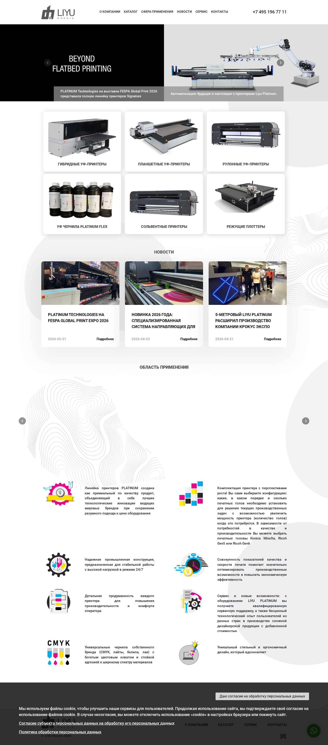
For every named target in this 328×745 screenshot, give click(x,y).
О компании (110, 11)
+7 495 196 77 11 (270, 12)
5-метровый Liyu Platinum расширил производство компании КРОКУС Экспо (243, 320)
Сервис (201, 11)
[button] (47, 62)
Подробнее (105, 339)
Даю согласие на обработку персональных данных (262, 696)
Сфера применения (157, 11)
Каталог (131, 11)
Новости (184, 11)
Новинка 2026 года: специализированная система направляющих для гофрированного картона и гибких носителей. (163, 320)
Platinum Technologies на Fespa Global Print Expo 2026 (78, 317)
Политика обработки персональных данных (60, 732)
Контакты (219, 11)
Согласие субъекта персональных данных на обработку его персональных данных (96, 723)
